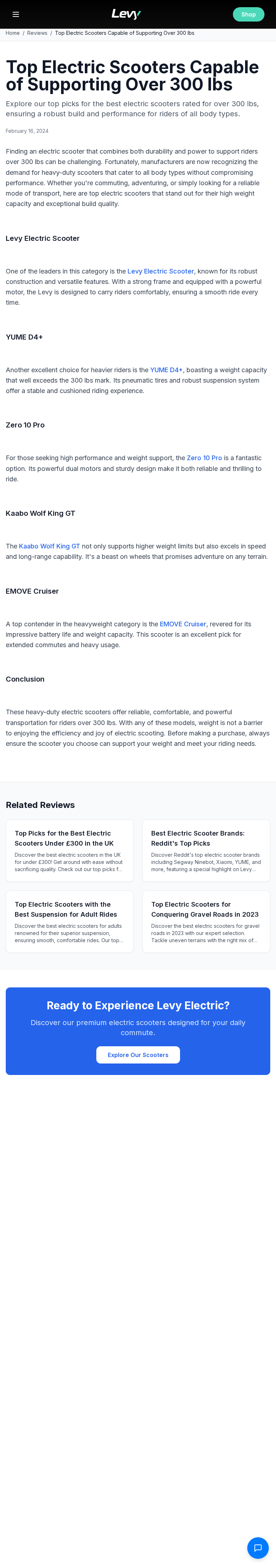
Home (13, 33)
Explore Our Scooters (138, 1054)
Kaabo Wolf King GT (49, 546)
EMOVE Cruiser (183, 624)
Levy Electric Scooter (161, 271)
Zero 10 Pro (204, 458)
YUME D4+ (166, 370)
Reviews (37, 33)
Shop (249, 14)
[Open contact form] (258, 1548)
